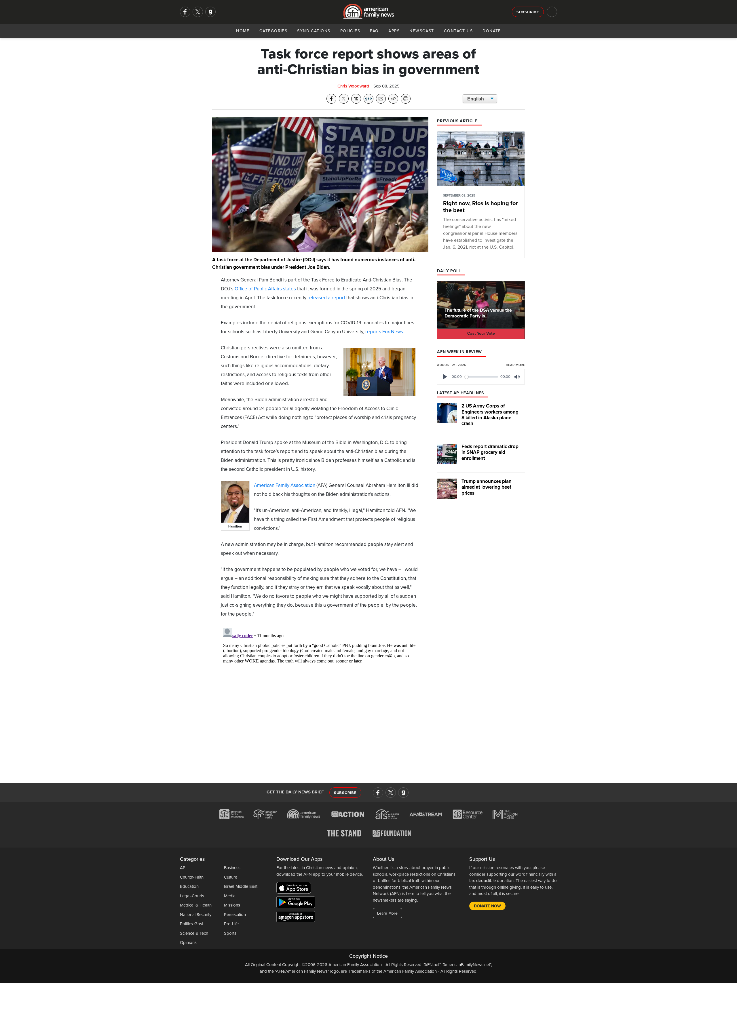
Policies (350, 30)
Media (229, 895)
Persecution (235, 914)
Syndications (313, 30)
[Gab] (210, 12)
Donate (492, 30)
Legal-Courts (192, 895)
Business (232, 867)
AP (182, 867)
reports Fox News (384, 332)
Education (189, 886)
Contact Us (458, 30)
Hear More (515, 365)
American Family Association (284, 485)
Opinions (188, 942)
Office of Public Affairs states (265, 289)
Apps (394, 30)
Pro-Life (231, 923)
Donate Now (487, 906)
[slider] (481, 377)
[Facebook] (185, 12)
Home (243, 30)
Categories (273, 30)
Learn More (387, 913)
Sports (230, 933)
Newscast (421, 30)
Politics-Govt (191, 923)
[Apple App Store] (295, 889)
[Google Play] (297, 903)
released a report (326, 298)
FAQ (374, 30)
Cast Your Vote (481, 333)
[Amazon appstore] (295, 917)
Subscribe (527, 12)
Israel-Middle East (240, 886)
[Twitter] (198, 12)
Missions (232, 905)
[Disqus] (320, 698)
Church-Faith (192, 877)
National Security (195, 914)
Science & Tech (194, 933)
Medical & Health (196, 905)
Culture (230, 877)
